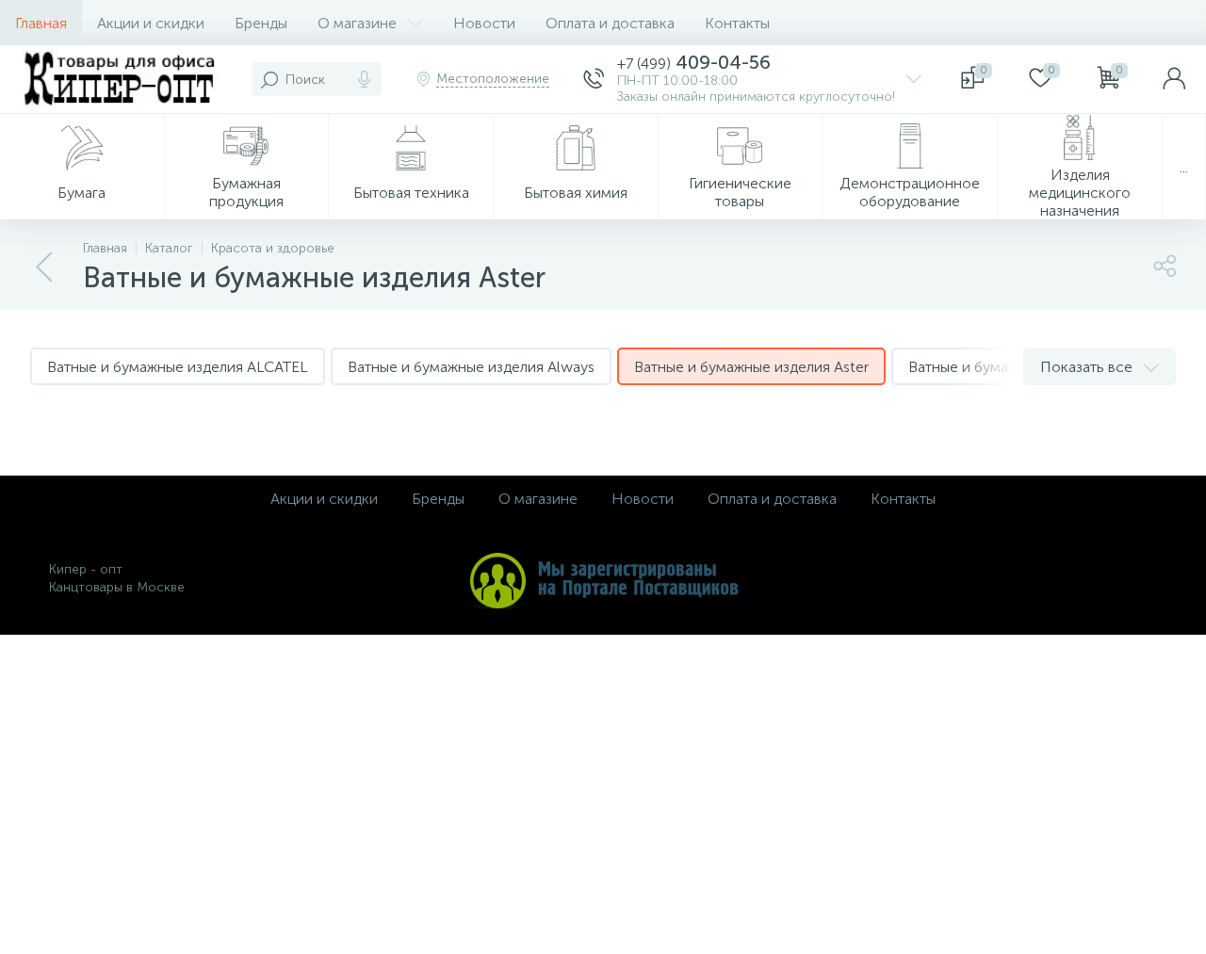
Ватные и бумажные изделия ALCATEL (177, 367)
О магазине (357, 23)
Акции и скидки (150, 23)
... (1184, 167)
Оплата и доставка (610, 23)
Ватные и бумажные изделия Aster (751, 367)
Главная (41, 23)
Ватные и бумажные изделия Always (471, 367)
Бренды (261, 23)
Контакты (737, 23)
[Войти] (1174, 79)
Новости (484, 23)
